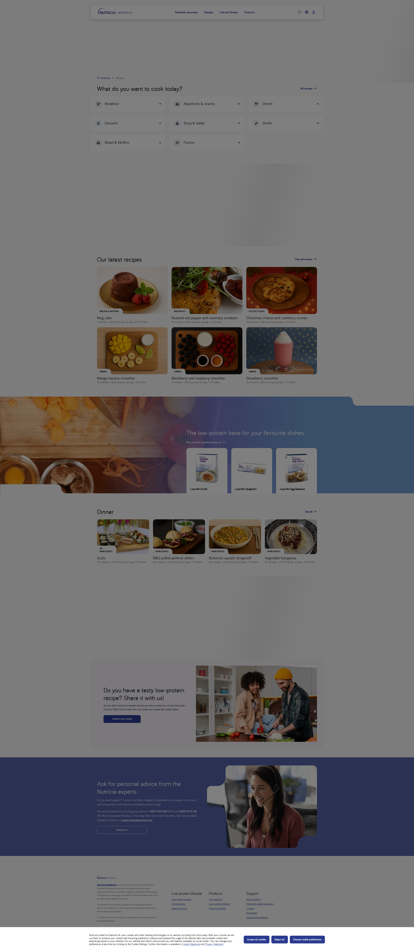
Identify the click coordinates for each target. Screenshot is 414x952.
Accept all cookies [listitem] (256, 939)
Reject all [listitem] (279, 939)
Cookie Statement (191, 944)
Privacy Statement (214, 944)
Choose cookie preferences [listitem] (307, 939)
